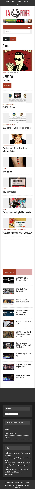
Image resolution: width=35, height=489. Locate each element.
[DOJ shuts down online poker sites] (17, 122)
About (7, 1)
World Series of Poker (12, 472)
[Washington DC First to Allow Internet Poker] (17, 142)
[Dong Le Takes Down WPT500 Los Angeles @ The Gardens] (8, 347)
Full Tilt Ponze (9, 107)
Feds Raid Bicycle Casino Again (23, 355)
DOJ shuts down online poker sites (17, 127)
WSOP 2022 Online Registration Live (22, 279)
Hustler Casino (8, 229)
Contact (26, 1)
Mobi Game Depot (11, 462)
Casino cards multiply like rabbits (17, 212)
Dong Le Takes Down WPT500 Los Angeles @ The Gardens (23, 345)
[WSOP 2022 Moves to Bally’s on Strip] (8, 293)
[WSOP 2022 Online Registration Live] (8, 282)
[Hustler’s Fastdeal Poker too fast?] (17, 227)
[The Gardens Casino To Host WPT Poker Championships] (8, 315)
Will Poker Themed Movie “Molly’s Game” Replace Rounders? (23, 334)
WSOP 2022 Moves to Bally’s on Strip (22, 290)
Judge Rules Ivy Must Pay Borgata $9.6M (23, 365)
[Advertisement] (19, 253)
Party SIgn (8, 465)
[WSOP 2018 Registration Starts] (8, 325)
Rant (4, 72)
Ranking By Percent (10, 433)
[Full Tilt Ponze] (17, 101)
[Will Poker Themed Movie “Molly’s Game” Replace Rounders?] (8, 336)
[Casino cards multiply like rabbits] (17, 206)
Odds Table (8, 438)
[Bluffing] (17, 69)
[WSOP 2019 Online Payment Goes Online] (8, 304)
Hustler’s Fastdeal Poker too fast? (17, 232)
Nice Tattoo (7, 171)
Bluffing (8, 76)
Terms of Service (19, 482)
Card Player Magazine (12, 453)
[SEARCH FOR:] (17, 31)
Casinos (19, 1)
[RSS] (17, 4)
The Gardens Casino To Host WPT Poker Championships (23, 312)
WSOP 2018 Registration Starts (23, 322)
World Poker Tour (10, 470)
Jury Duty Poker (9, 192)
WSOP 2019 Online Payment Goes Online (22, 301)
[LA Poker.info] (17, 13)
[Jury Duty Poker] (17, 186)
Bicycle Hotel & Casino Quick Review (23, 376)
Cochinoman (9, 458)
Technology (21, 229)
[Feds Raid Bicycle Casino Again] (8, 358)
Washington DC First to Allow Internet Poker (15, 149)
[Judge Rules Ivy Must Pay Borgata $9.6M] (8, 369)
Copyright (9, 485)
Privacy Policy (9, 482)
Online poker (7, 104)
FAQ (13, 1)
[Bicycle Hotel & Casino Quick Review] (8, 379)
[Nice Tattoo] (17, 166)
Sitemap (28, 482)
